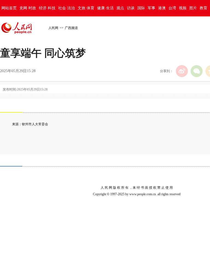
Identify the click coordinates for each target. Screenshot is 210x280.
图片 (193, 8)
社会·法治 (66, 8)
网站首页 (9, 8)
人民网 (53, 28)
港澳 (162, 8)
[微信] (197, 71)
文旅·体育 (86, 8)
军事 (151, 8)
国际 (141, 8)
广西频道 (71, 28)
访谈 (131, 8)
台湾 (172, 8)
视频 (182, 8)
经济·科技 (47, 8)
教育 (203, 8)
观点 (120, 8)
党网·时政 (27, 8)
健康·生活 (105, 8)
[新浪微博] (182, 71)
